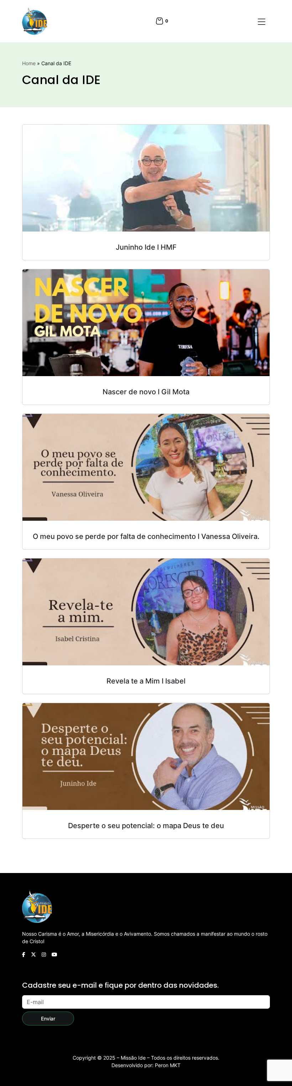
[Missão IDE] (34, 21)
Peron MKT (168, 1065)
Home (29, 63)
